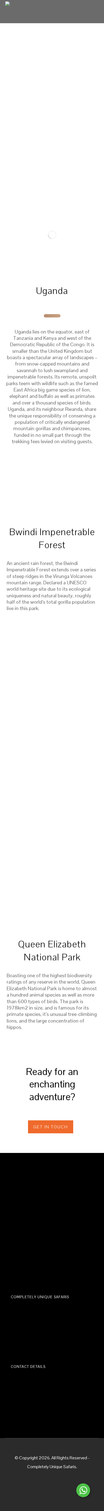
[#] (52, 486)
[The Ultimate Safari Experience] (13, 9)
